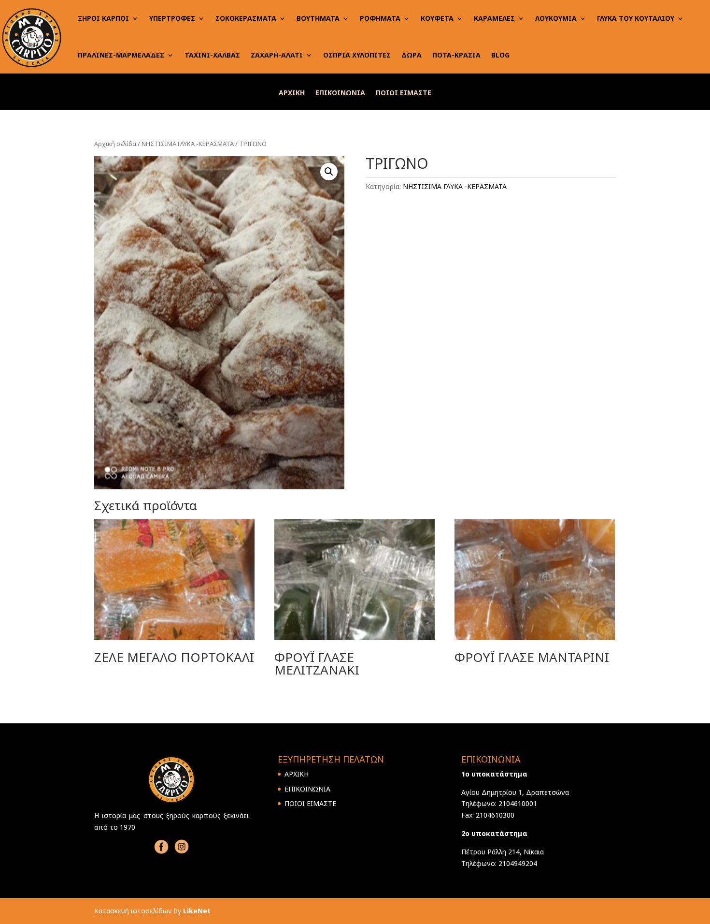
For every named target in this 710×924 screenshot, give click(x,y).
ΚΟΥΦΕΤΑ (437, 18)
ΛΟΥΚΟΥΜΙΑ (556, 18)
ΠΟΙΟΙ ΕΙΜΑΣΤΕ (403, 93)
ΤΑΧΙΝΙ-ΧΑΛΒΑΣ (212, 54)
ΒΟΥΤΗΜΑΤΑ (318, 18)
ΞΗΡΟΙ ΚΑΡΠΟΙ (103, 18)
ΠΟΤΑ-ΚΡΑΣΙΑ (456, 54)
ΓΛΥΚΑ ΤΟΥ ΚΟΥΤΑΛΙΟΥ (635, 18)
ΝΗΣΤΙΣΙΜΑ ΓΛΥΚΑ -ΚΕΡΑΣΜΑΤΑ (188, 143)
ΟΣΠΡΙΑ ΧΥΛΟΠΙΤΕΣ (357, 54)
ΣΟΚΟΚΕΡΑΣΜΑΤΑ (245, 18)
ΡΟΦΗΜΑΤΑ (380, 18)
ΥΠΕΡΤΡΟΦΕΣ (172, 18)
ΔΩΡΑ (411, 54)
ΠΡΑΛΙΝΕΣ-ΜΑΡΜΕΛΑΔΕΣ (121, 54)
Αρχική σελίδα (115, 143)
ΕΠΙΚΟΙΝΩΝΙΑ (340, 93)
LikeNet (197, 910)
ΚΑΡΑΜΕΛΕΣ (494, 18)
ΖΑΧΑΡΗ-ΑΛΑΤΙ (277, 54)
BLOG (500, 54)
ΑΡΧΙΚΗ (292, 93)
